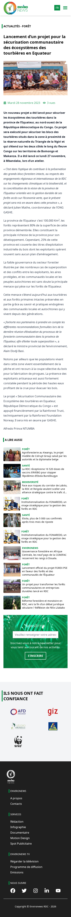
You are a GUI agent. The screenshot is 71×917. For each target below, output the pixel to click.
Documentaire (19, 832)
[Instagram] (35, 890)
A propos (16, 798)
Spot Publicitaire (21, 843)
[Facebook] (12, 890)
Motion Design (20, 838)
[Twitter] (24, 890)
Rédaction (16, 821)
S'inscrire (35, 656)
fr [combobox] (57, 8)
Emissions (16, 872)
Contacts (16, 804)
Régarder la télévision (24, 861)
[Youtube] (58, 890)
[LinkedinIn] (46, 890)
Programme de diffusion (26, 867)
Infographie (18, 827)
